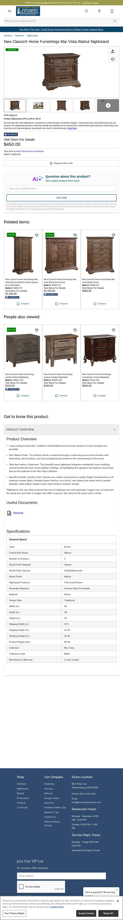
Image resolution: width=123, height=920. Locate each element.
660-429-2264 (88, 793)
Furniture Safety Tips (55, 807)
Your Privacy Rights (14, 913)
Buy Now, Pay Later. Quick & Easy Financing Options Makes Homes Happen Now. (61, 29)
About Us (49, 802)
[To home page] (28, 11)
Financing (49, 783)
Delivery (48, 793)
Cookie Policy (57, 907)
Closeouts (22, 807)
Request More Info (63, 163)
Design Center (51, 798)
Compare (25, 304)
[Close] (117, 901)
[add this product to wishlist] (113, 59)
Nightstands (32, 35)
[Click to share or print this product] (113, 51)
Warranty (18, 513)
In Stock (21, 802)
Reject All (108, 913)
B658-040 (16, 155)
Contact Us (50, 817)
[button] (9, 11)
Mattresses (23, 788)
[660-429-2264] (112, 11)
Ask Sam (61, 197)
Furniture (8, 35)
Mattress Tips (51, 812)
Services (48, 788)
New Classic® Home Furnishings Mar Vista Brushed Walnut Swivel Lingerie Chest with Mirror (21, 282)
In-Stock (45, 2)
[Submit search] (115, 21)
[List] (86, 11)
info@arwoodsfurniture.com (86, 802)
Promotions (23, 798)
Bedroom (19, 35)
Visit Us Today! (90, 2)
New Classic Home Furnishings (30, 151)
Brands (20, 793)
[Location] (99, 11)
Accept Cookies (86, 913)
